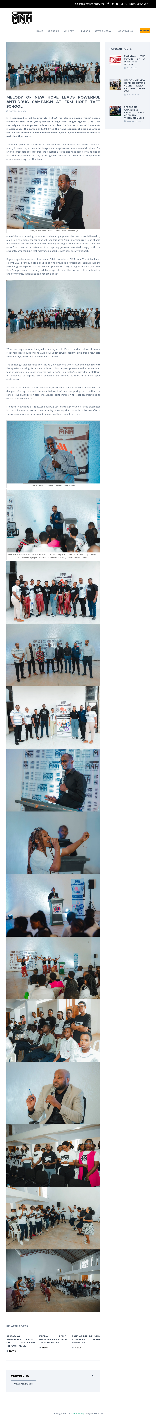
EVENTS (85, 31)
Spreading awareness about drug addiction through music (134, 112)
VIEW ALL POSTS (23, 1384)
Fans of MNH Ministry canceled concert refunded (86, 1339)
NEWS (12, 1350)
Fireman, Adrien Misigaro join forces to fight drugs (53, 1339)
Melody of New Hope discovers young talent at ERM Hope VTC (134, 86)
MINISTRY (69, 31)
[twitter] (112, 4)
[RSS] (93, 1376)
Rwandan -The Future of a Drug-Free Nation (134, 60)
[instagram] (121, 4)
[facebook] (108, 4)
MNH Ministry (77, 1413)
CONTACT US (125, 31)
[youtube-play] (117, 4)
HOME (39, 31)
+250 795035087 (138, 3)
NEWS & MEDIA (102, 31)
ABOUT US (53, 31)
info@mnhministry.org (91, 3)
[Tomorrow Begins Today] (21, 17)
